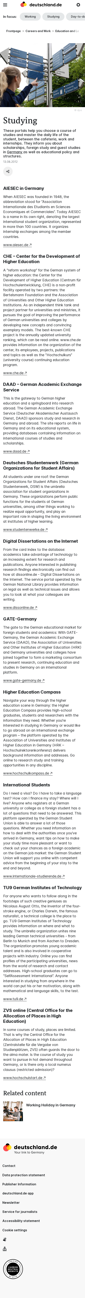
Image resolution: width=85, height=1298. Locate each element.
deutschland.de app (18, 1193)
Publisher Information (19, 1184)
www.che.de (13, 373)
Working (30, 16)
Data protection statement (23, 1175)
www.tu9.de (13, 999)
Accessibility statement (21, 1221)
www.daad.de (14, 451)
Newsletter (11, 1203)
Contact (8, 1166)
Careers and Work (38, 31)
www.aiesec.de (15, 245)
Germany (15, 152)
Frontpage (13, 31)
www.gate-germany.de (22, 680)
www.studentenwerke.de (23, 529)
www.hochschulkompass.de (26, 773)
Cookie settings (14, 1230)
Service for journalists (19, 1212)
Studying (53, 16)
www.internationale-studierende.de (32, 876)
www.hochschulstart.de (22, 1078)
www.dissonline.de (18, 607)
